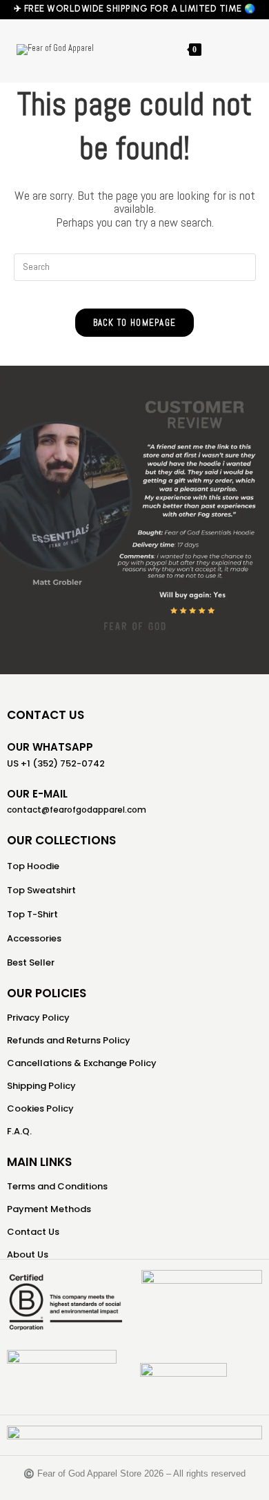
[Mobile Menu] (214, 49)
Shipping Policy (41, 1085)
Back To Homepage (135, 323)
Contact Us (33, 1231)
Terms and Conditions (57, 1186)
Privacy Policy (38, 1017)
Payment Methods (49, 1209)
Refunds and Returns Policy (68, 1040)
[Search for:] (234, 49)
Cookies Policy (40, 1108)
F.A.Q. (19, 1131)
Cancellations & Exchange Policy (82, 1063)
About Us (27, 1254)
